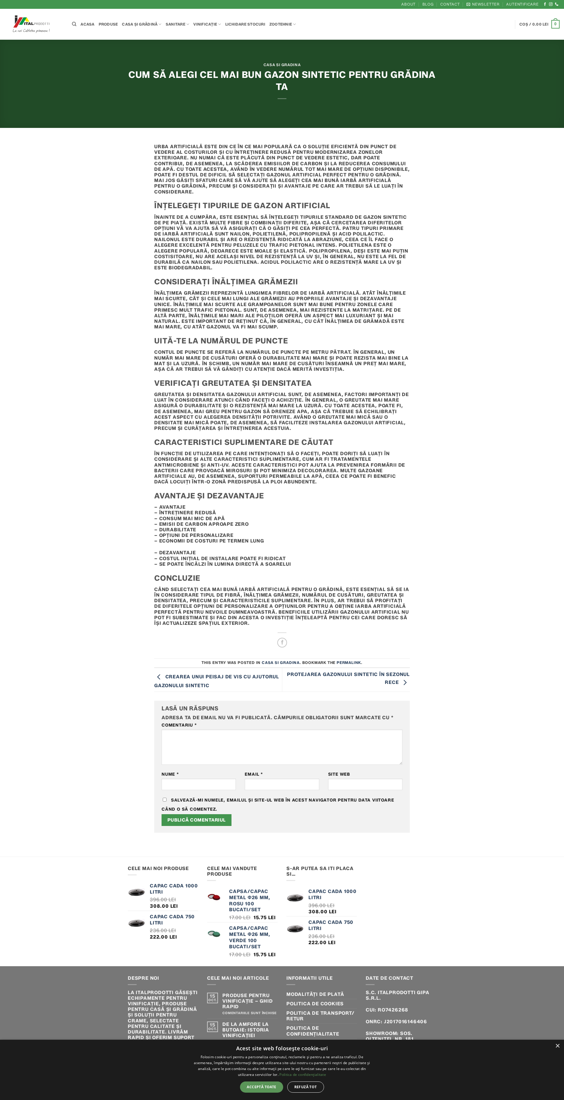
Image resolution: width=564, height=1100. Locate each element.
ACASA (87, 24)
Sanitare (175, 24)
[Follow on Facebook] (545, 4)
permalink (349, 662)
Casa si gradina (282, 65)
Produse (108, 24)
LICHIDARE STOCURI (245, 24)
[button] (483, 4)
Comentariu (179, 725)
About (408, 4)
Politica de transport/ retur (320, 1015)
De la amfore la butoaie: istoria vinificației (245, 1029)
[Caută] (74, 24)
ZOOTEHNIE (280, 24)
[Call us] (557, 4)
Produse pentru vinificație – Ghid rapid (247, 1001)
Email (254, 774)
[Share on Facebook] (282, 642)
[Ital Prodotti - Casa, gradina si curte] (33, 24)
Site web (339, 774)
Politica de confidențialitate (312, 1030)
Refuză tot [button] (305, 1086)
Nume (170, 774)
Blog (428, 4)
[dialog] (282, 1070)
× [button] (557, 1046)
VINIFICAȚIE (205, 24)
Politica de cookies (315, 1003)
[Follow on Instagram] (551, 4)
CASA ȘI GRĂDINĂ (139, 24)
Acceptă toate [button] (261, 1086)
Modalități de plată (315, 994)
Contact (450, 4)
